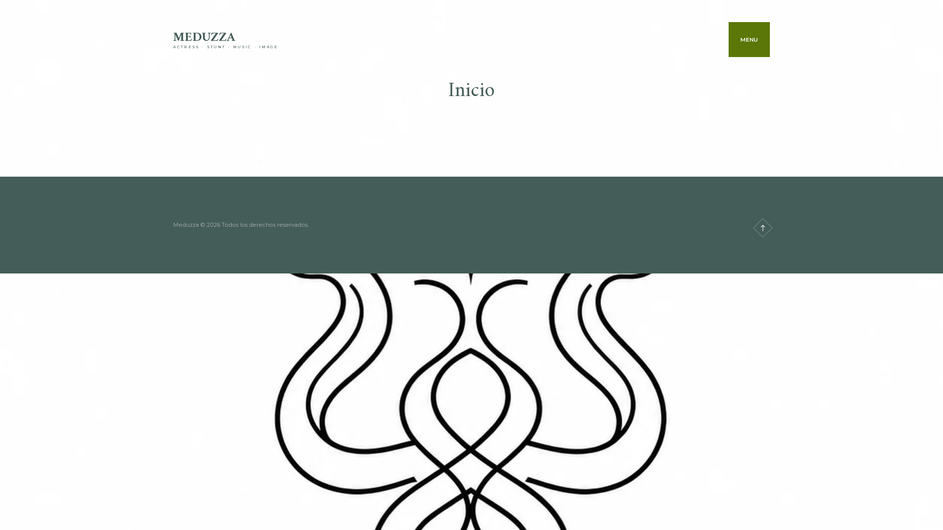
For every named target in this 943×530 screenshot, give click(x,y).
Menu (749, 39)
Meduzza (204, 37)
